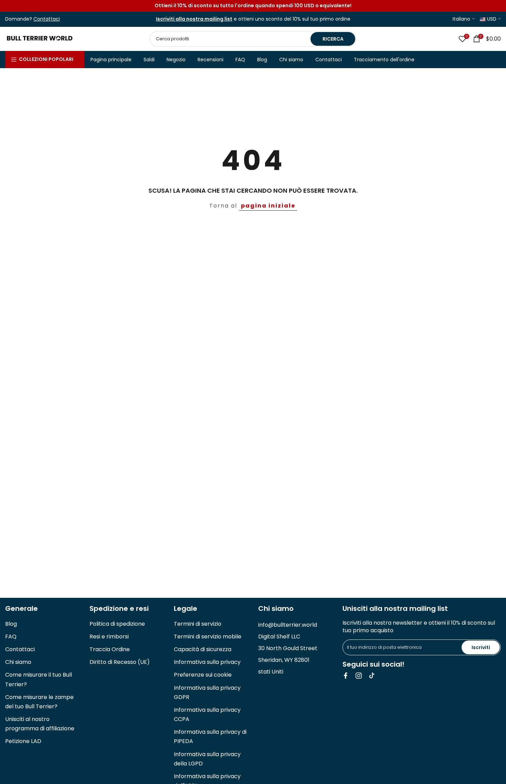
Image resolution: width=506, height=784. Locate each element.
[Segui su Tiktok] (372, 675)
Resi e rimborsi (109, 636)
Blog (262, 59)
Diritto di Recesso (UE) (119, 662)
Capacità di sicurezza (202, 649)
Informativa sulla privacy (207, 662)
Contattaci (328, 59)
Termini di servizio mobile (207, 636)
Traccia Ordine (109, 649)
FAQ (240, 59)
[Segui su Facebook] (345, 675)
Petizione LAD (23, 741)
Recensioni (210, 59)
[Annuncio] (253, 6)
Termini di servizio (197, 624)
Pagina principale (111, 59)
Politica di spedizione (117, 624)
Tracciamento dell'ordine (384, 59)
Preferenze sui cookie (203, 675)
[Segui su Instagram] (359, 675)
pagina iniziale (268, 206)
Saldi (149, 59)
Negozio (176, 59)
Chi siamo (291, 59)
